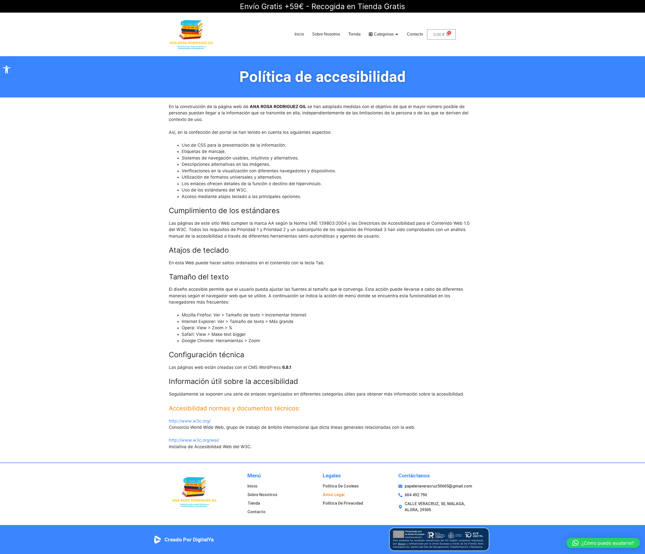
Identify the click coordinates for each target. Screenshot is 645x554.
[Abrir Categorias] (397, 34)
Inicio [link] (252, 486)
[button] (278, 106)
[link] (6, 69)
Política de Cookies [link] (341, 486)
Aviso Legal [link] (333, 494)
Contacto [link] (256, 511)
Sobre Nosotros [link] (262, 494)
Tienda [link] (253, 503)
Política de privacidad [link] (343, 503)
